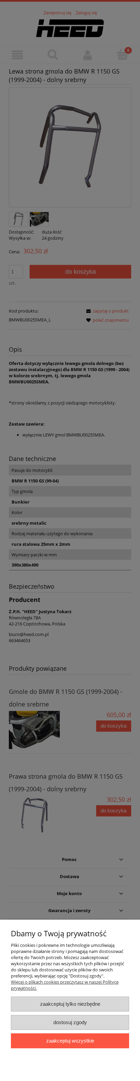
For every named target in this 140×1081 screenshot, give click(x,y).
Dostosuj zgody (70, 1022)
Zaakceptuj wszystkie (70, 1041)
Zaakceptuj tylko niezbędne (70, 1004)
